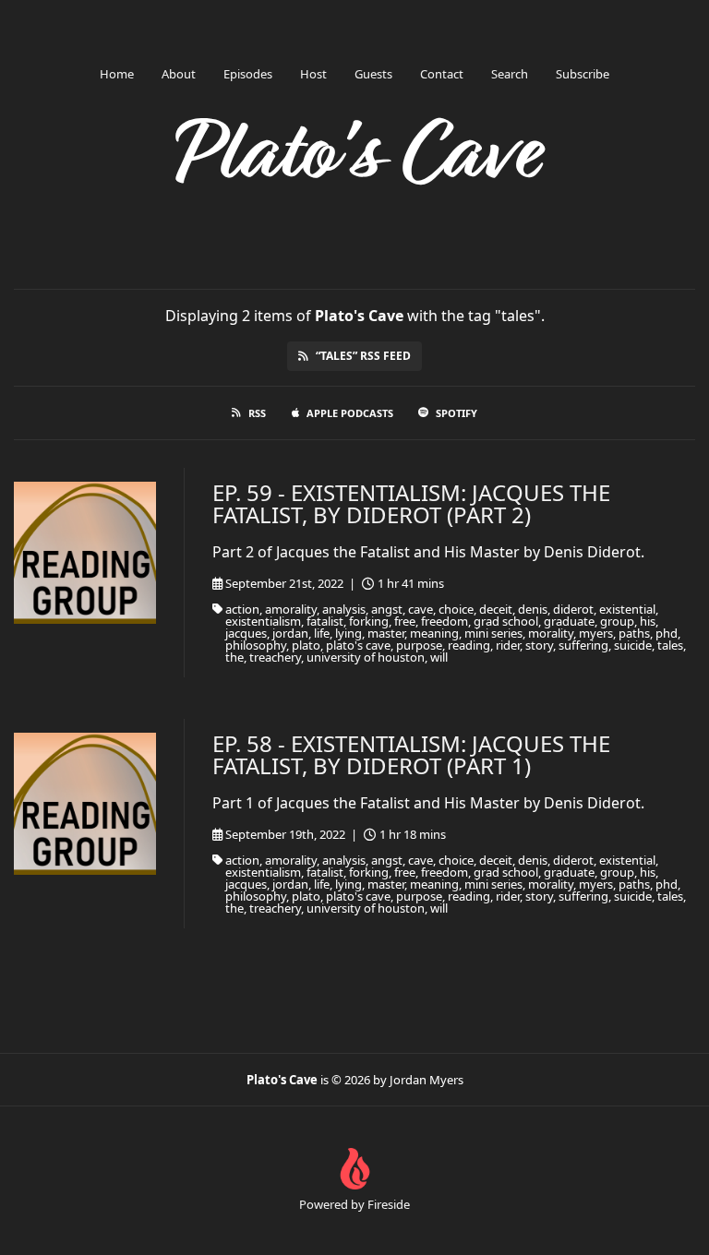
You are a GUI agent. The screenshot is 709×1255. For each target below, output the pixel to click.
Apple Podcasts (349, 413)
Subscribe (582, 74)
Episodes (247, 74)
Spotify (456, 413)
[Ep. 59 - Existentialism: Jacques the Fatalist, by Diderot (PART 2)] (85, 553)
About (179, 74)
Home (117, 74)
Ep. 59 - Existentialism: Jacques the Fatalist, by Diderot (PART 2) (411, 503)
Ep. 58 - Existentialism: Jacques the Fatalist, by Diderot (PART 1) (411, 754)
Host (313, 74)
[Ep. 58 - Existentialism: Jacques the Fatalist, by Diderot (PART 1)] (85, 804)
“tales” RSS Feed (363, 356)
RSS (257, 413)
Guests (373, 74)
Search (509, 74)
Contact (441, 74)
